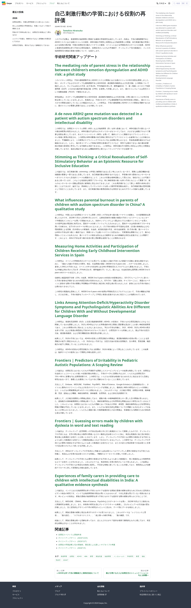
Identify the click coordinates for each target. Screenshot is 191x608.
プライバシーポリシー (148, 591)
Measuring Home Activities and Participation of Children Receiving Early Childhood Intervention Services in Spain (97, 250)
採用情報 (100, 594)
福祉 (143, 556)
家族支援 (99, 556)
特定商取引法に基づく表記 (150, 594)
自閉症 (72, 556)
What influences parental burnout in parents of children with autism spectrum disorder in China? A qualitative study (100, 204)
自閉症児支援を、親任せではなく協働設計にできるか (31, 45)
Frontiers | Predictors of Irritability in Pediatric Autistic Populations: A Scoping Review (96, 362)
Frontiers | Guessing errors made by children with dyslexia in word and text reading (99, 423)
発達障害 (64, 556)
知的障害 (108, 556)
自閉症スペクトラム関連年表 (69, 534)
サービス (29, 3)
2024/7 (65, 560)
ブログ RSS (59, 594)
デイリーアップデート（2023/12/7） (73, 541)
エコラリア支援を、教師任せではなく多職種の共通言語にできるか (31, 40)
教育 (137, 556)
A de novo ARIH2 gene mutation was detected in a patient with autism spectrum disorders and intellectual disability (98, 118)
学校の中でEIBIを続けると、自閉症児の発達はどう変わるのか (31, 33)
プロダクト (19, 3)
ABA (85, 556)
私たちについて (63, 3)
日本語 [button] (161, 3)
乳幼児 (58, 560)
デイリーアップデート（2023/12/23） (73, 538)
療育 (91, 556)
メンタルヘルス (119, 556)
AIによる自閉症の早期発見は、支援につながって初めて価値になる (31, 27)
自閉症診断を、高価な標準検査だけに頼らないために (31, 22)
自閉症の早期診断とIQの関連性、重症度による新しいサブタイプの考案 (86, 544)
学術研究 (130, 556)
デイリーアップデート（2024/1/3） (72, 548)
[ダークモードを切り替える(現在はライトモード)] (169, 3)
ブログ (52, 3)
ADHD (79, 556)
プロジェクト (41, 3)
